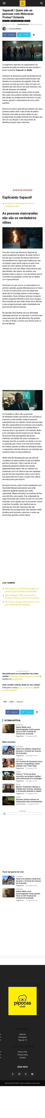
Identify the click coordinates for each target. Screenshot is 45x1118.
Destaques (19, 724)
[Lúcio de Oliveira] (4, 29)
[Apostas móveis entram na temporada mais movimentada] (8, 800)
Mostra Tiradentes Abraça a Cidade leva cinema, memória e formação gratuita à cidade (28, 789)
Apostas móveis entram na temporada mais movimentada (29, 800)
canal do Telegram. (9, 690)
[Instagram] (19, 1074)
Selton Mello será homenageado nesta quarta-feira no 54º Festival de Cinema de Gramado (28, 730)
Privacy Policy (22, 1055)
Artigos (6, 21)
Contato (22, 1057)
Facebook (13, 676)
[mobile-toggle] (4, 3)
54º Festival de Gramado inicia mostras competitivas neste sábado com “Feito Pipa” (29, 763)
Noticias (22, 1034)
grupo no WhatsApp (26, 687)
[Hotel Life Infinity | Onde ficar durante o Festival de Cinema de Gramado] (8, 750)
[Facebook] (12, 1074)
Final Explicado (17, 21)
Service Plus (22, 1052)
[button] (41, 3)
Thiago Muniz (20, 736)
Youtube (36, 676)
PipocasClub (9, 1083)
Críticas (18, 771)
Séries (27, 21)
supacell (19, 702)
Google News (17, 679)
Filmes (18, 784)
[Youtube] (32, 1074)
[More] (33, 34)
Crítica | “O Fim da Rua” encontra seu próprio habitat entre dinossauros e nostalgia (29, 776)
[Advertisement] (22, 927)
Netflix (12, 702)
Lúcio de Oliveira (15, 29)
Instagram (28, 676)
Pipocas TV (22, 1040)
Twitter (20, 676)
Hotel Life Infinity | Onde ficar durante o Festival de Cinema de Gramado (28, 751)
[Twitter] (25, 1074)
